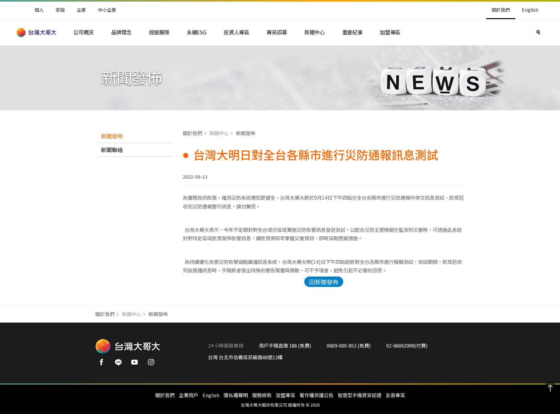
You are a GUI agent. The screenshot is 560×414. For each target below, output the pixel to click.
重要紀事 (352, 32)
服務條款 (262, 395)
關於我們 (165, 395)
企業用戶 (188, 395)
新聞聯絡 (112, 150)
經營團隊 (159, 32)
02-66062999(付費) (406, 345)
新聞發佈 (112, 136)
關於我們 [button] (501, 9)
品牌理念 (121, 32)
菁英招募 (277, 32)
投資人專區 (236, 32)
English (530, 9)
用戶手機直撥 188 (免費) (285, 345)
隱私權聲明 (236, 395)
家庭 (60, 9)
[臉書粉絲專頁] (103, 364)
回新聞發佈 (323, 282)
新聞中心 (314, 32)
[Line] (120, 364)
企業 (81, 9)
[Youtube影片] (136, 364)
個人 (39, 9)
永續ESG (196, 32)
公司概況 (83, 32)
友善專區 (395, 395)
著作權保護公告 (316, 395)
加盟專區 (390, 32)
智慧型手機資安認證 (359, 395)
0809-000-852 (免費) (349, 345)
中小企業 (107, 9)
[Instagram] (153, 364)
